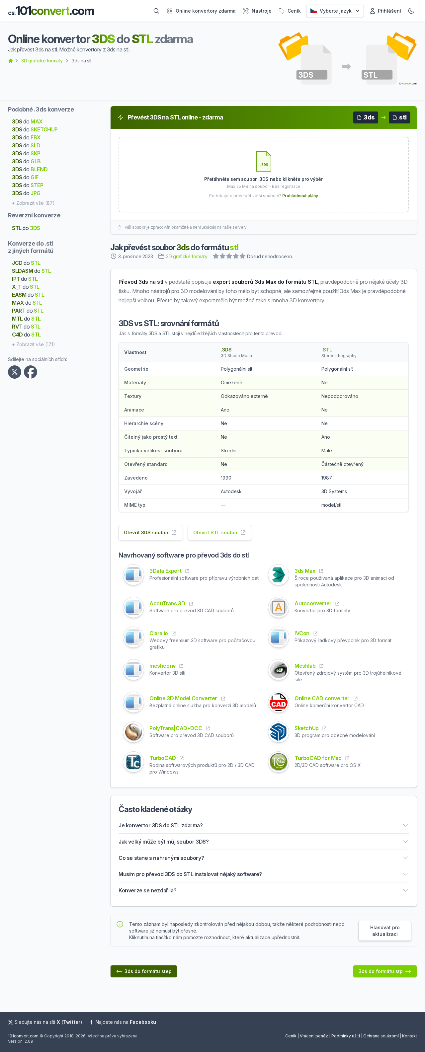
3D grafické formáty (41, 60)
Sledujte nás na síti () (48, 1022)
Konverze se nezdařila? (147, 890)
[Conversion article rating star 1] (216, 257)
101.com (51, 11)
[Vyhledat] (156, 11)
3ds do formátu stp (381, 971)
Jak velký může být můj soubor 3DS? (164, 841)
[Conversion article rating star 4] (236, 257)
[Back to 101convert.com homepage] (10, 60)
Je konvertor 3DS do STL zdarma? (161, 825)
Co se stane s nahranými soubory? (161, 858)
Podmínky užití (345, 1035)
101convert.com (23, 1035)
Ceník (291, 1035)
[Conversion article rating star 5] (242, 257)
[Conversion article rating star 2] (222, 257)
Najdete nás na (126, 1022)
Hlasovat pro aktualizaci (385, 931)
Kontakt (409, 1035)
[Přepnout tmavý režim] (411, 11)
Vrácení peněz (314, 1035)
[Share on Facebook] (32, 372)
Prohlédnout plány (300, 195)
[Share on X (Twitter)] (16, 372)
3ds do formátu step (148, 971)
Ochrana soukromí (381, 1035)
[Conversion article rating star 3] (229, 257)
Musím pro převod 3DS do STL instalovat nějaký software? (190, 874)
